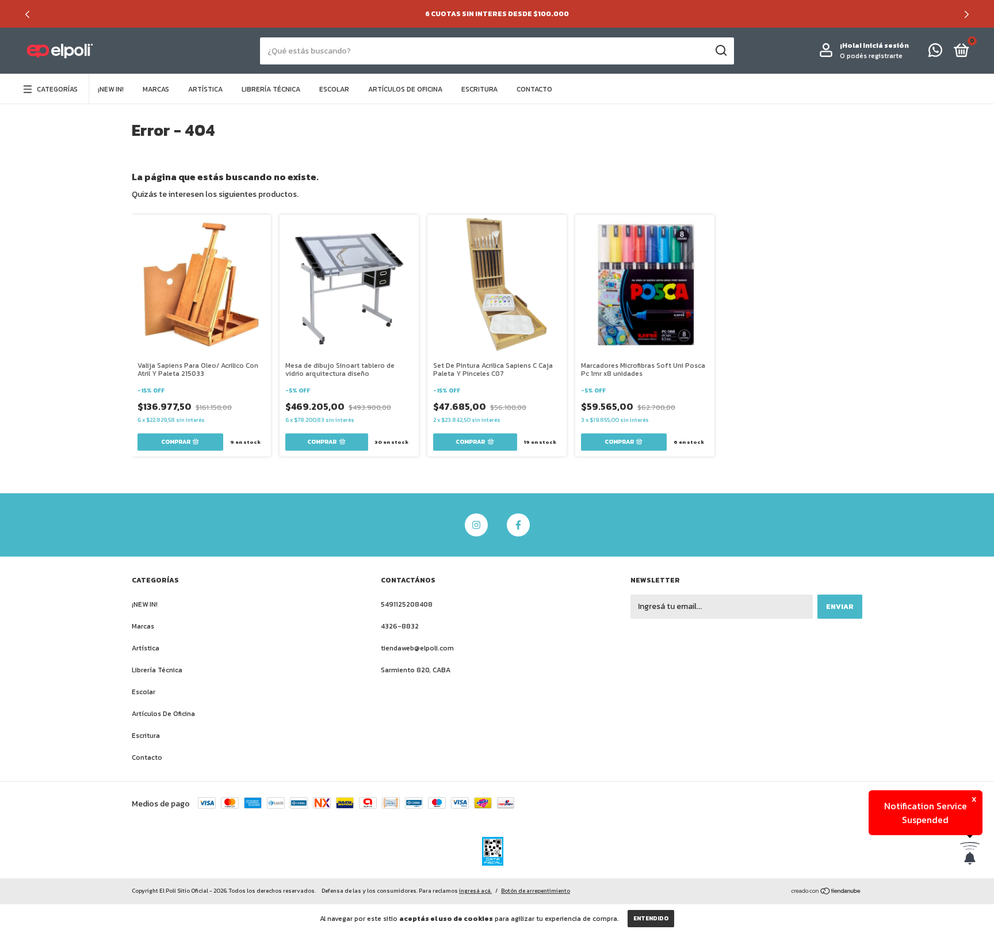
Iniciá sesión (886, 45)
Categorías (57, 89)
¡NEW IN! (111, 89)
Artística (205, 89)
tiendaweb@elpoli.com (417, 648)
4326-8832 (400, 626)
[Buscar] (720, 50)
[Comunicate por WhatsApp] (935, 53)
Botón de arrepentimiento (535, 890)
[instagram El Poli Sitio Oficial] (476, 524)
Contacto (534, 89)
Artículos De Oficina (405, 89)
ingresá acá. (475, 890)
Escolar (334, 89)
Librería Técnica (271, 89)
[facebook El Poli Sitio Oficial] (518, 524)
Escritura (479, 89)
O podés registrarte (871, 56)
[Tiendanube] (826, 892)
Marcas (156, 89)
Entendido (650, 918)
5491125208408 (407, 604)
